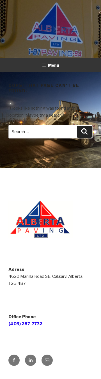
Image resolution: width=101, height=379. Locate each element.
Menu (53, 65)
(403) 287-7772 (25, 323)
